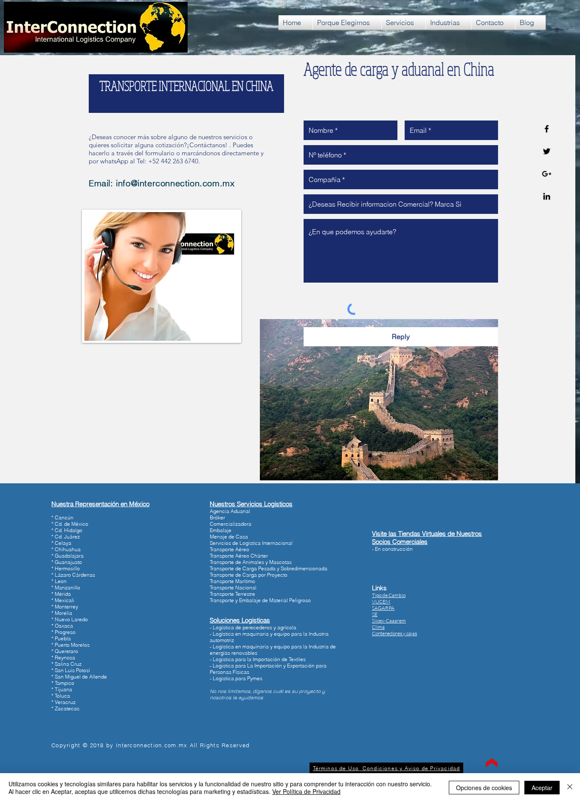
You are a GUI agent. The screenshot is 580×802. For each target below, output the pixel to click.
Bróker (217, 517)
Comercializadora (230, 524)
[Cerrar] (570, 787)
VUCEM (381, 601)
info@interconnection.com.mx (175, 183)
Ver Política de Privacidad (306, 791)
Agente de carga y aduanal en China (399, 68)
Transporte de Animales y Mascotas (251, 562)
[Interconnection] (547, 129)
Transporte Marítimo (232, 581)
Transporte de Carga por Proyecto (248, 575)
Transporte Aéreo (229, 549)
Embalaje (220, 530)
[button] (394, 633)
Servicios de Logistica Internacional (251, 543)
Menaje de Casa (229, 536)
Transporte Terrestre (232, 594)
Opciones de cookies (484, 787)
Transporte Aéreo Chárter (239, 555)
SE (374, 614)
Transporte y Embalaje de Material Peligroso (260, 600)
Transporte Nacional (233, 587)
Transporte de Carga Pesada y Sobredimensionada (268, 568)
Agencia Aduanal (230, 511)
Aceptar (542, 787)
